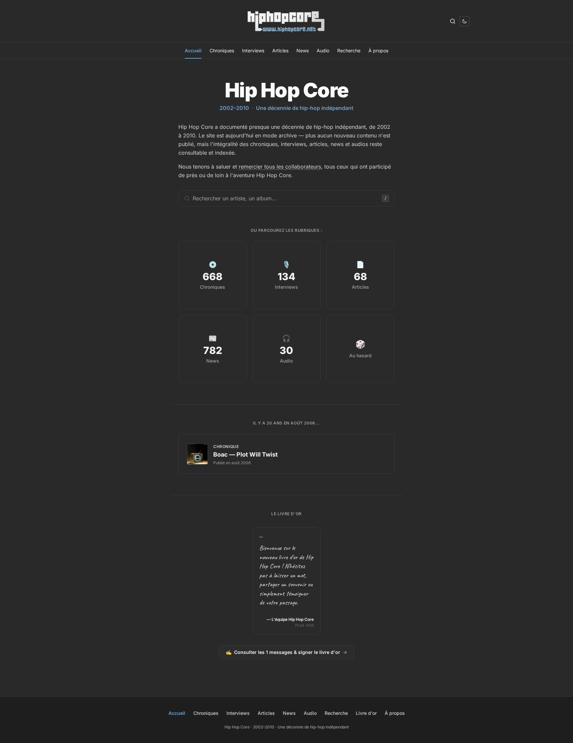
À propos (378, 50)
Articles (280, 50)
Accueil (193, 50)
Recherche (348, 50)
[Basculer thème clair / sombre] (465, 21)
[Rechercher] (453, 21)
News (302, 50)
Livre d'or (366, 713)
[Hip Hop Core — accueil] (286, 21)
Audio (323, 50)
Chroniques (222, 50)
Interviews (253, 50)
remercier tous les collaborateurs (280, 166)
